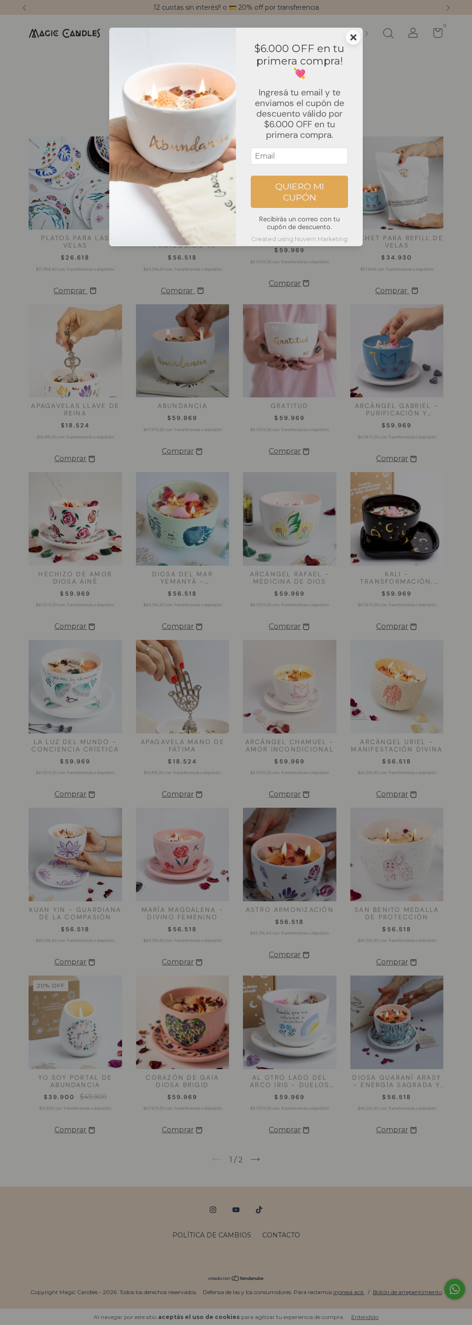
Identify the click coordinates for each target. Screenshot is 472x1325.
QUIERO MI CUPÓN (299, 192)
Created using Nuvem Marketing (299, 239)
